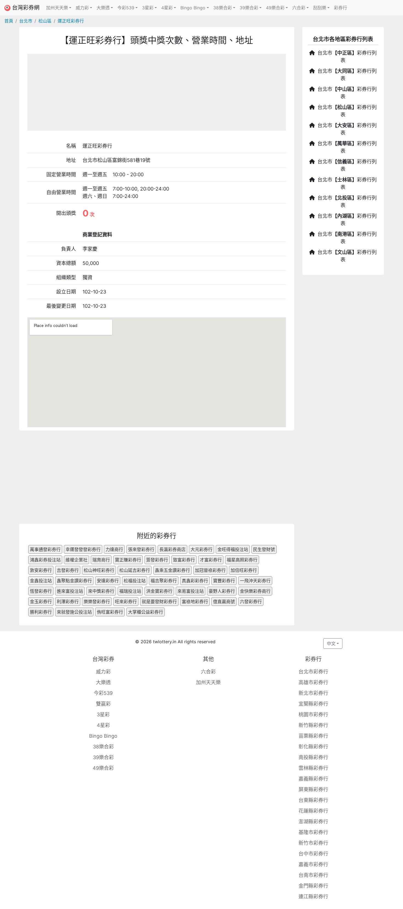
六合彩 (208, 672)
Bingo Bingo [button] (192, 7)
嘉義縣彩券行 (313, 779)
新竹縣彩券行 (313, 725)
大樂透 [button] (103, 7)
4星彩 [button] (167, 7)
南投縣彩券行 (313, 757)
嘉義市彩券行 (313, 864)
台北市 (25, 21)
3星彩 (103, 714)
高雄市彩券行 (313, 682)
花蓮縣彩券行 (313, 811)
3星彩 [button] (148, 7)
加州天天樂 (208, 682)
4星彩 (103, 725)
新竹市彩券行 (313, 843)
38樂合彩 (103, 746)
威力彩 (103, 672)
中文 (331, 643)
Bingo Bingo (103, 736)
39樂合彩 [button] (249, 7)
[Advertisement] (156, 92)
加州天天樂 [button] (57, 7)
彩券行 (340, 7)
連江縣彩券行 (313, 896)
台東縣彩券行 (313, 800)
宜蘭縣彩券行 (313, 704)
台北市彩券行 (313, 672)
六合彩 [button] (298, 7)
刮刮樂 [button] (319, 7)
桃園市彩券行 (313, 714)
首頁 (8, 21)
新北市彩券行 (313, 693)
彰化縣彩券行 (313, 746)
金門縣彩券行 (313, 886)
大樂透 (103, 682)
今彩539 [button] (125, 7)
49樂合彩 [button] (275, 7)
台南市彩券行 (313, 875)
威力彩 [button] (82, 7)
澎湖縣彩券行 (313, 821)
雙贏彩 (103, 704)
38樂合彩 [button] (222, 7)
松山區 (45, 21)
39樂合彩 (103, 757)
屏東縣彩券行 (313, 789)
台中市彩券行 (313, 854)
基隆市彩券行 (313, 832)
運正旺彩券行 (71, 21)
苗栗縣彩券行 (313, 736)
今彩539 (103, 693)
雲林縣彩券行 (313, 768)
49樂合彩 (103, 768)
